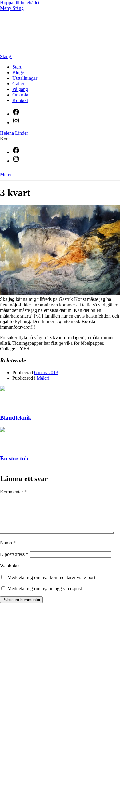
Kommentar (13, 491)
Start (16, 67)
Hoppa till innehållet (19, 2)
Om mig (20, 94)
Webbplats (10, 565)
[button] (60, 29)
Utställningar (24, 78)
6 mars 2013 (46, 372)
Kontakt (20, 100)
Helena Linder (14, 133)
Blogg (18, 72)
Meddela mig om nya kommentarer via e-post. (52, 577)
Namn (8, 542)
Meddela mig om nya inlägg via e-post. (45, 588)
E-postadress (14, 554)
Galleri (19, 83)
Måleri (43, 378)
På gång (20, 89)
